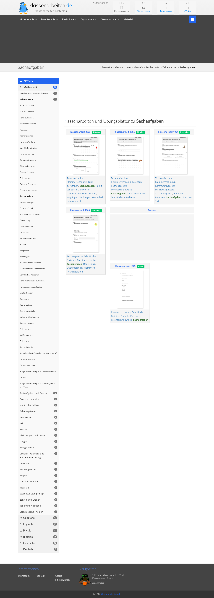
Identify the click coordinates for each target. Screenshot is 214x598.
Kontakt (40, 575)
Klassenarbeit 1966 (80, 209)
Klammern (89, 267)
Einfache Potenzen (130, 316)
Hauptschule (48, 19)
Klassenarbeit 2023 (80, 131)
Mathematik (152, 67)
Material (128, 19)
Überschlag (89, 263)
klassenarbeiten (50, 5)
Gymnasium (87, 19)
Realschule (68, 19)
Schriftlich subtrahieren (123, 197)
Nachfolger (85, 197)
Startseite (107, 67)
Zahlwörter (84, 189)
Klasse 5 (138, 67)
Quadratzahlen (75, 267)
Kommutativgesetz (165, 185)
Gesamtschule (108, 19)
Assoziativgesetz (163, 193)
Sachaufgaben (87, 185)
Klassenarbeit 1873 (125, 265)
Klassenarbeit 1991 (168, 131)
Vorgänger (72, 197)
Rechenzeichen (75, 271)
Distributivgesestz (164, 189)
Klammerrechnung (77, 181)
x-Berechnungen (136, 193)
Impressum (24, 575)
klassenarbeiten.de (111, 594)
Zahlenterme (169, 67)
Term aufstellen (75, 178)
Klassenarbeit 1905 (125, 131)
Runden (92, 193)
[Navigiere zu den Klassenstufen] (191, 19)
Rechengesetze (119, 185)
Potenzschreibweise (121, 189)
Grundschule (27, 19)
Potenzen (137, 181)
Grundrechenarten (77, 193)
